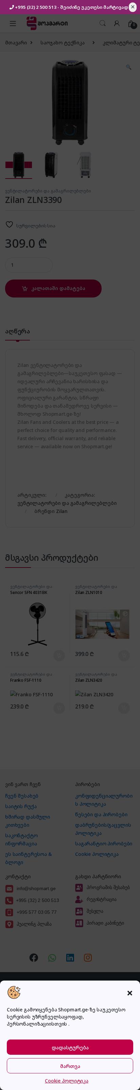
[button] (129, 992)
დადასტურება (70, 1047)
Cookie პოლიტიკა (66, 1080)
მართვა (70, 1066)
